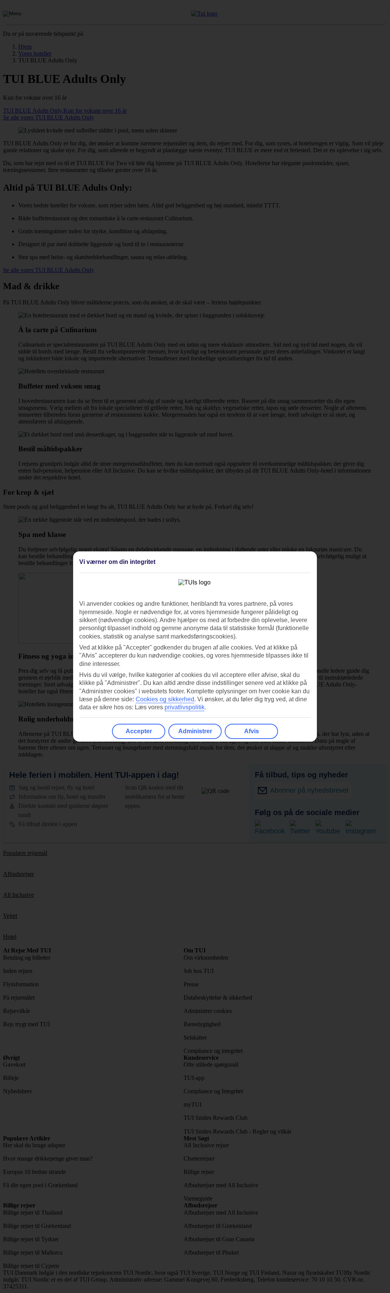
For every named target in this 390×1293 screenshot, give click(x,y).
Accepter (139, 731)
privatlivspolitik (185, 707)
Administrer (195, 731)
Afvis (251, 731)
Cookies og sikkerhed (165, 699)
